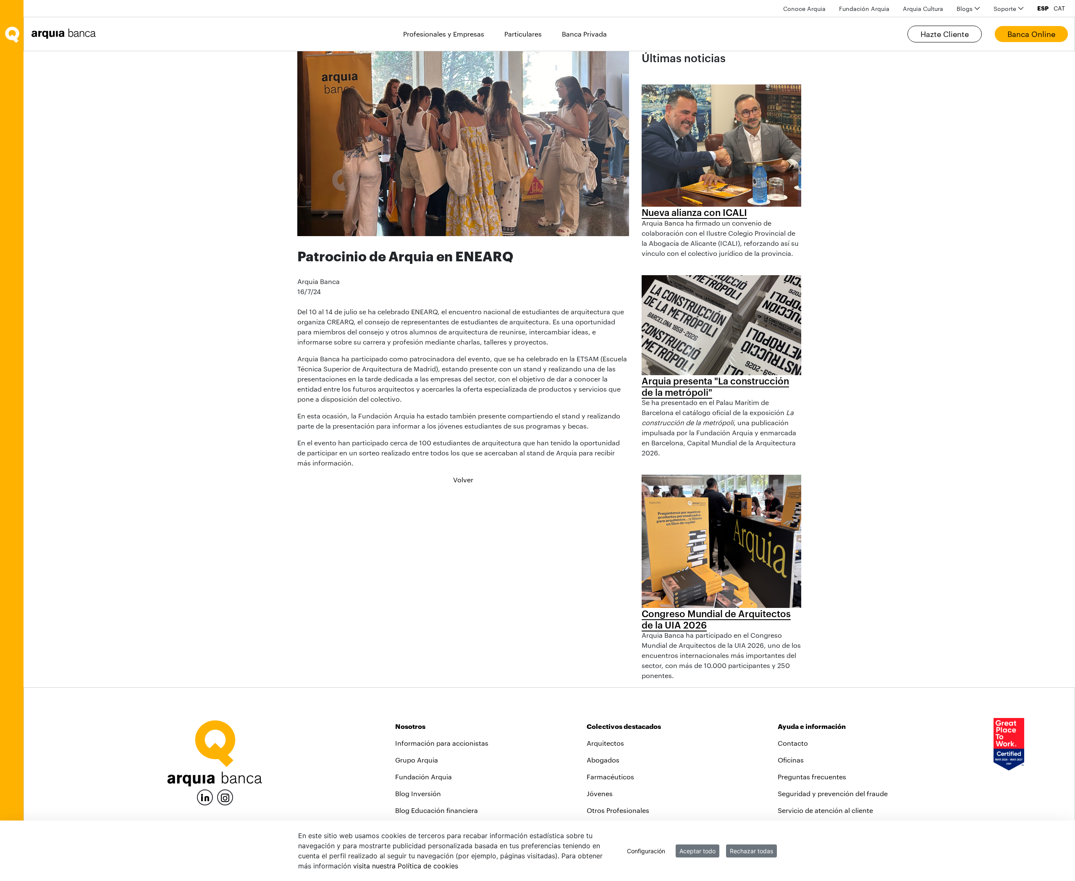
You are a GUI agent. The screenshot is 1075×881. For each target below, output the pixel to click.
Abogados (603, 760)
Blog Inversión (418, 793)
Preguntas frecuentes (812, 777)
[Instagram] (225, 797)
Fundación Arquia (423, 777)
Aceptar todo (697, 851)
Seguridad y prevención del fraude (833, 793)
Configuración (646, 851)
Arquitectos (605, 743)
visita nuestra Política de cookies (405, 866)
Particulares (523, 34)
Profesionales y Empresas (443, 34)
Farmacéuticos (610, 777)
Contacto (793, 743)
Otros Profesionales (618, 810)
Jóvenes (600, 793)
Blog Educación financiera (436, 810)
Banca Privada (584, 34)
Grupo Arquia (416, 760)
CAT (1059, 8)
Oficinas (791, 760)
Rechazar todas (751, 851)
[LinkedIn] (205, 796)
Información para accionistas (441, 743)
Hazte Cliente (944, 34)
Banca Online (1031, 34)
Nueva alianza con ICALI (694, 212)
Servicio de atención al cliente (825, 810)
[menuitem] (804, 8)
